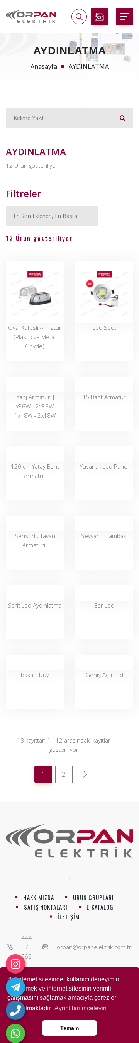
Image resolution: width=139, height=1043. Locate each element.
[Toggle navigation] (124, 16)
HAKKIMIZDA (38, 897)
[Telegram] (15, 987)
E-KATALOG (100, 907)
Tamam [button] (69, 1028)
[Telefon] (15, 1010)
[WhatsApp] (15, 1033)
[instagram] (15, 964)
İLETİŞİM (69, 916)
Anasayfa (44, 66)
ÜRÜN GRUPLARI (93, 897)
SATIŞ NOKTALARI (46, 907)
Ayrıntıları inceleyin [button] (80, 1008)
